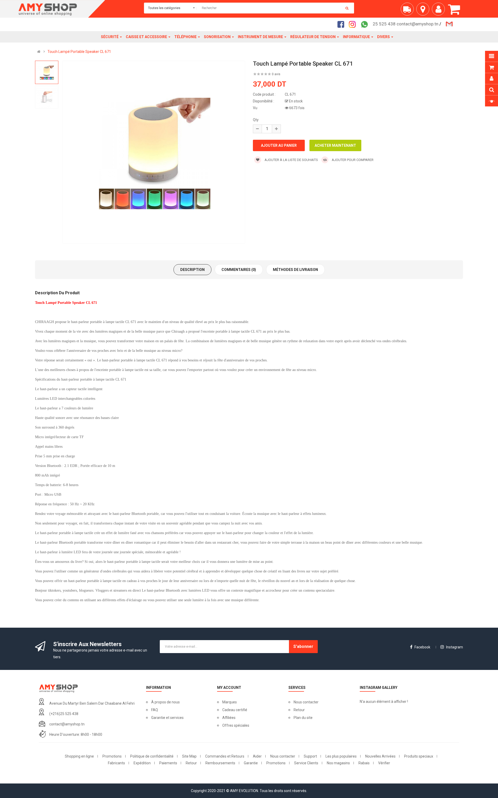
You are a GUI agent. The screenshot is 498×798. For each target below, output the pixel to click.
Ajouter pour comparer (352, 160)
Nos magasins (338, 763)
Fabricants (116, 763)
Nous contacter (306, 702)
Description (192, 270)
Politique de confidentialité (152, 756)
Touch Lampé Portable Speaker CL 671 (79, 51)
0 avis (276, 74)
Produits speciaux (418, 756)
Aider (257, 756)
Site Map (189, 756)
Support (310, 756)
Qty (256, 120)
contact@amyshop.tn (67, 724)
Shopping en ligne (79, 756)
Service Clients (306, 763)
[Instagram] (353, 24)
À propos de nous (165, 702)
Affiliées (229, 718)
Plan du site (303, 718)
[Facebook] (342, 24)
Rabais (364, 763)
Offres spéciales (235, 725)
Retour (299, 710)
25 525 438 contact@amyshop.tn (405, 23)
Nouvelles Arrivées (380, 756)
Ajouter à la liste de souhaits (291, 160)
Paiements (168, 763)
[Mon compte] (439, 11)
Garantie (251, 763)
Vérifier (384, 763)
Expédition (142, 763)
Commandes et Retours (224, 756)
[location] (424, 11)
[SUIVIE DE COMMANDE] (408, 11)
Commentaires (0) (239, 270)
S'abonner (303, 646)
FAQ (154, 710)
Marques (229, 702)
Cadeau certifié (234, 710)
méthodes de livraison (295, 270)
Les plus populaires (341, 756)
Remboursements (220, 763)
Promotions (112, 756)
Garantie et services (167, 718)
